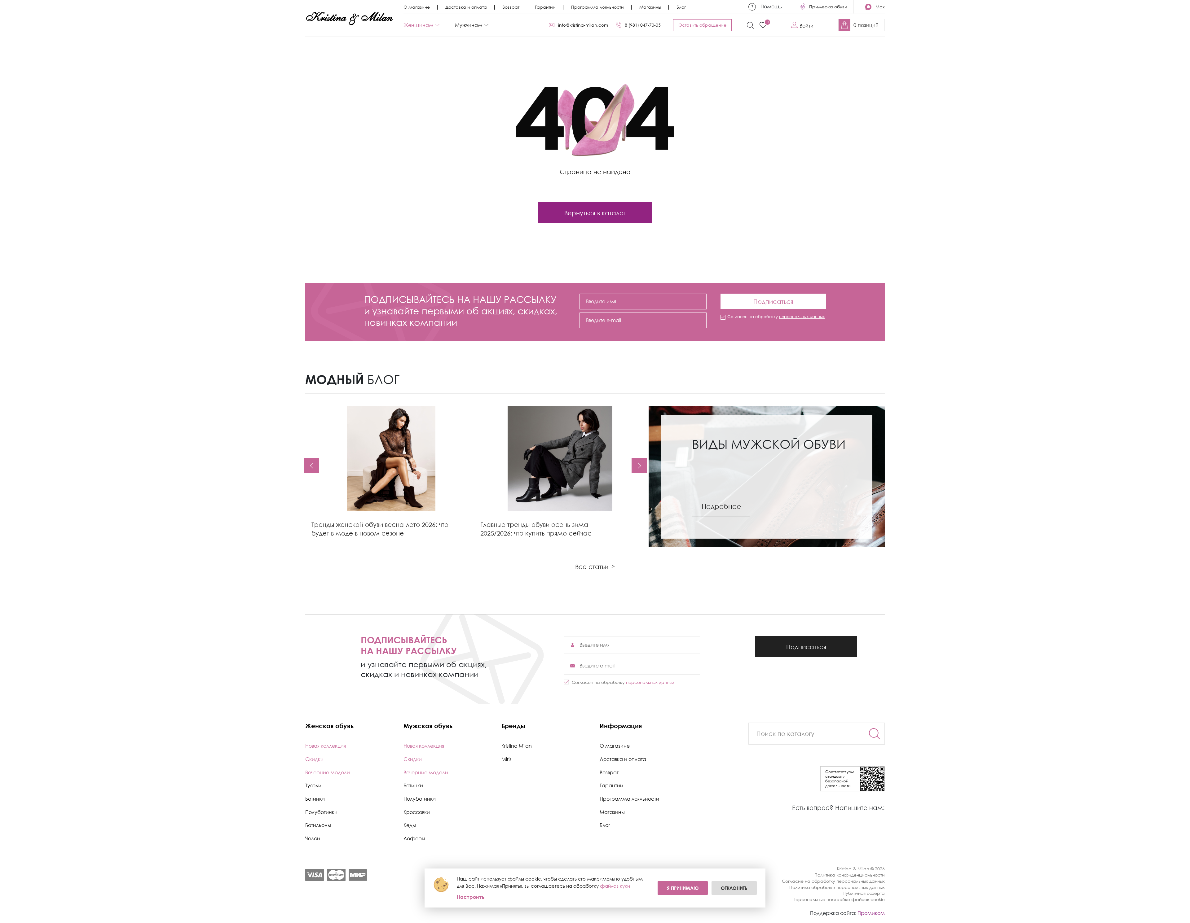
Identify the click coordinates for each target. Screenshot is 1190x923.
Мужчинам (468, 25)
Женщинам (418, 25)
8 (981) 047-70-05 (643, 25)
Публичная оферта (864, 893)
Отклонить (734, 888)
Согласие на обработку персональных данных (833, 881)
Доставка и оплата (466, 7)
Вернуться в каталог (595, 213)
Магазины (650, 7)
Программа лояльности (597, 7)
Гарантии (545, 7)
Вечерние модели (327, 772)
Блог (681, 7)
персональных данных (802, 316)
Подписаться (773, 299)
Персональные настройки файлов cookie (838, 899)
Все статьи (595, 566)
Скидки (314, 759)
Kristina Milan (516, 746)
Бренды (513, 725)
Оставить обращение (702, 25)
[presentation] (311, 465)
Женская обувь (329, 725)
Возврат (510, 7)
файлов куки (615, 886)
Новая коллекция (325, 746)
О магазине (416, 7)
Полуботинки (321, 812)
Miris (506, 759)
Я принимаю (683, 888)
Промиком (871, 913)
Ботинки (315, 799)
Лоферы (414, 838)
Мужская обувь (427, 725)
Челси (312, 838)
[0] (763, 25)
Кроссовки (416, 812)
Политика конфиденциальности (849, 874)
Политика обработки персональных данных (837, 887)
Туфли (313, 785)
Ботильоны (318, 825)
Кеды (409, 825)
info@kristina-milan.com (583, 25)
